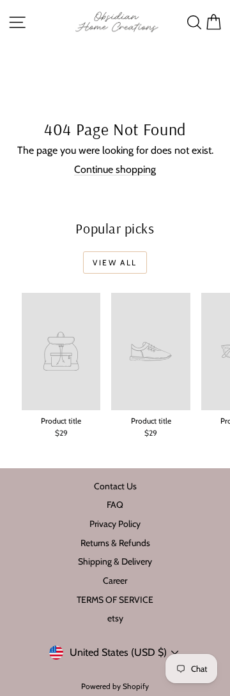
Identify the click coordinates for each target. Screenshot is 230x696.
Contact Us (115, 486)
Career (115, 580)
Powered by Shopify (115, 686)
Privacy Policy (115, 523)
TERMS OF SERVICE (115, 599)
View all (115, 262)
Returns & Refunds (115, 543)
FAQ (115, 504)
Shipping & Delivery (115, 561)
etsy (115, 618)
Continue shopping (115, 169)
